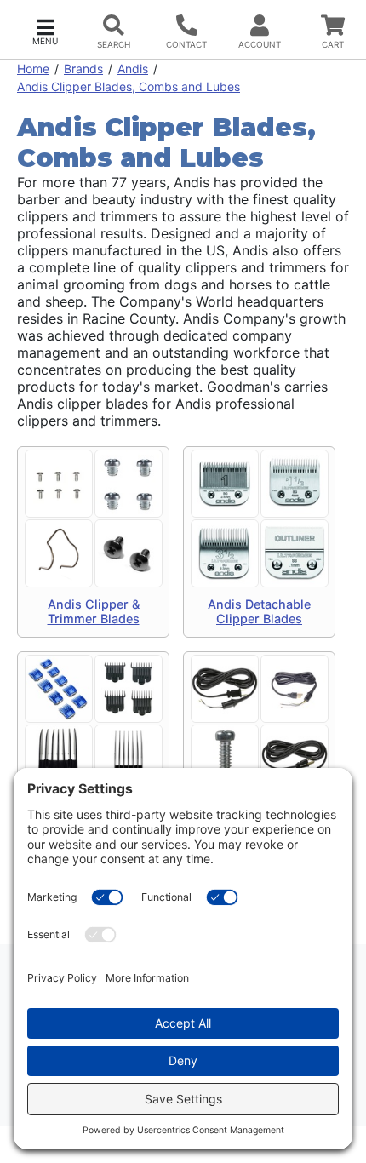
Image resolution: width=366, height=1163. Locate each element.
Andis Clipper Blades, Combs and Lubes (128, 86)
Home (33, 68)
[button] (45, 30)
